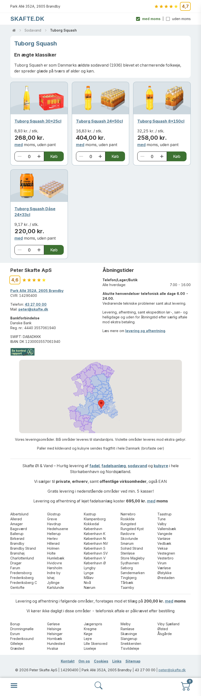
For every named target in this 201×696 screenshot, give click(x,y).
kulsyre (161, 465)
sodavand (137, 465)
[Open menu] (14, 685)
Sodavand (33, 30)
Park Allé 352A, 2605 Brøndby (36, 291)
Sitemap (133, 661)
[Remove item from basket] (20, 156)
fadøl (94, 465)
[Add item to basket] (39, 156)
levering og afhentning (145, 331)
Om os (84, 661)
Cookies (101, 661)
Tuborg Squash (63, 30)
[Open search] (98, 685)
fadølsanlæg (113, 465)
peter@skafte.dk (33, 309)
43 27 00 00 (36, 304)
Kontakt (68, 661)
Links (117, 661)
